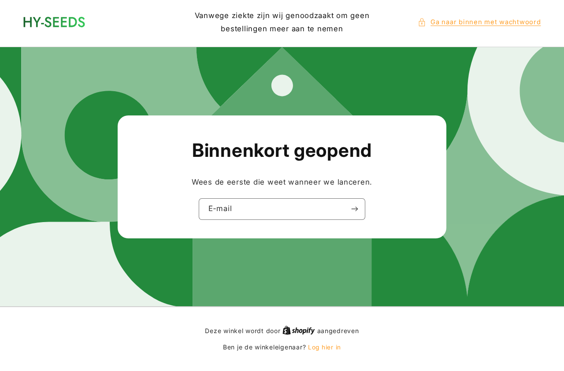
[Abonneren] (355, 209)
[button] (479, 22)
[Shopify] (299, 330)
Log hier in (324, 347)
